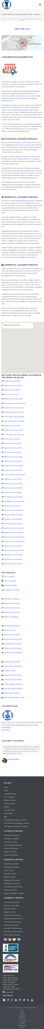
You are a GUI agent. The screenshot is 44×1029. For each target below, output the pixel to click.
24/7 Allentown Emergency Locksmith (16, 826)
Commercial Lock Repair (13, 679)
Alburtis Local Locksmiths (12, 381)
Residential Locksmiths (11, 864)
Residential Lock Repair (12, 644)
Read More (6, 730)
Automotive (22, 1017)
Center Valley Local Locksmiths (14, 417)
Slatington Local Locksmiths (12, 546)
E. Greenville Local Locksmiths (13, 434)
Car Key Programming (11, 848)
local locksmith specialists (19, 110)
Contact (6, 807)
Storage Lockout (9, 671)
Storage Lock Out (9, 912)
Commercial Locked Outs (13, 666)
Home (4, 18)
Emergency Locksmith (12, 590)
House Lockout (9, 870)
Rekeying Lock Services (11, 880)
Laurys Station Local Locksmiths (14, 474)
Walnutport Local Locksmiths (13, 555)
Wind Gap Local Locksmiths (12, 564)
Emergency (22, 1014)
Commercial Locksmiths (11, 902)
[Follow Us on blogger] (4, 1000)
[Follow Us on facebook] (8, 1000)
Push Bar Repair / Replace (13, 688)
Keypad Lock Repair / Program (14, 893)
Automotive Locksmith (11, 599)
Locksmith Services (10, 794)
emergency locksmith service (20, 105)
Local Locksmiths (9, 803)
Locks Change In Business (13, 684)
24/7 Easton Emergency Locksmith (15, 820)
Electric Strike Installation (12, 935)
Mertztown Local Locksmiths (13, 488)
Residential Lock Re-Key (13, 639)
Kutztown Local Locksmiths (12, 470)
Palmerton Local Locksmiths (13, 515)
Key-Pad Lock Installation (13, 653)
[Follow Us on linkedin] (16, 1000)
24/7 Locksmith (9, 576)
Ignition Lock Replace (11, 855)
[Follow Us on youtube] (32, 1000)
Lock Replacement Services (13, 887)
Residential (22, 1019)
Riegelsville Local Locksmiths (13, 532)
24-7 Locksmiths (9, 797)
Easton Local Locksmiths (11, 439)
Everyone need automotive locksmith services (17, 142)
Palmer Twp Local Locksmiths (13, 510)
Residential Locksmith (12, 626)
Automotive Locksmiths (11, 835)
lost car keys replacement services (23, 173)
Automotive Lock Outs (11, 603)
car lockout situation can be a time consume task (24, 156)
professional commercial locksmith (25, 271)
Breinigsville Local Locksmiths (13, 408)
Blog (5, 816)
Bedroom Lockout (9, 877)
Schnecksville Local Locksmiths (14, 541)
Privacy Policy (8, 813)
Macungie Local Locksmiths (12, 483)
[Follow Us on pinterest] (20, 1000)
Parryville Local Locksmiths (12, 519)
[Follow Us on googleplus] (12, 1000)
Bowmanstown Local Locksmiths (14, 403)
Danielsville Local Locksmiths (13, 430)
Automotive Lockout (10, 842)
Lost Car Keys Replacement (13, 845)
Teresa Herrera (12, 763)
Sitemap (22, 1027)
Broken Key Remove (10, 890)
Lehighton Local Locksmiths (12, 479)
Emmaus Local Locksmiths (12, 443)
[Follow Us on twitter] (24, 1000)
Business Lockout (9, 908)
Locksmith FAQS (9, 810)
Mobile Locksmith (10, 585)
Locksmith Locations (15, 18)
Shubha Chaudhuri (13, 759)
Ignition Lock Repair (11, 617)
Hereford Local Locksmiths (12, 461)
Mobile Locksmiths (10, 800)
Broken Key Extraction (12, 612)
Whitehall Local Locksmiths (12, 559)
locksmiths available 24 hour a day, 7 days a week (18, 96)
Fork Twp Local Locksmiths (12, 452)
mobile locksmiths (15, 217)
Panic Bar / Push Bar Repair (13, 928)
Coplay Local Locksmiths (11, 425)
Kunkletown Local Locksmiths (13, 466)
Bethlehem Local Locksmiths (13, 399)
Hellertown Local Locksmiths (13, 457)
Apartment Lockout (10, 873)
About (6, 790)
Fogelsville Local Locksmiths (13, 448)
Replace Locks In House (13, 648)
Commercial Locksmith (12, 662)
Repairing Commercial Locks (13, 918)
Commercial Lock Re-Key (13, 675)
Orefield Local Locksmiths (12, 506)
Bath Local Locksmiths (11, 394)
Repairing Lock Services (12, 883)
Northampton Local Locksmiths (13, 501)
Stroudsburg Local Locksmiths (13, 550)
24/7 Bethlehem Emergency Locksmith (16, 823)
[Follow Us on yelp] (28, 1000)
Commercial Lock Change (12, 922)
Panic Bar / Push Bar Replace (13, 931)
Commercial (22, 1021)
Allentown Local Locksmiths (12, 385)
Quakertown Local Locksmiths (13, 528)
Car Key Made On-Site (12, 608)
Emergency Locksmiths (11, 838)
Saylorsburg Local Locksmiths (13, 537)
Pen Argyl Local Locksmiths (12, 524)
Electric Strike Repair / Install (14, 697)
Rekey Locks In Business (12, 915)
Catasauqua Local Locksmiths (13, 412)
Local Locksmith (10, 581)
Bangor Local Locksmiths (11, 390)
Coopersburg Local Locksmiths (13, 421)
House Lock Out (9, 630)
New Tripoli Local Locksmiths (13, 497)
